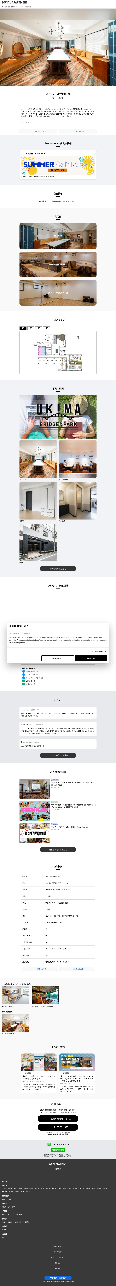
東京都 (13, 7)
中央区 (10, 1188)
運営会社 (57, 1263)
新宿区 (11, 1192)
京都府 (4, 1226)
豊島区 (99, 1188)
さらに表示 (25, 122)
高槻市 (27, 1222)
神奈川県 (5, 1196)
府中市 (48, 1188)
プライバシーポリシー (57, 1257)
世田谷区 (5, 1192)
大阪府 (4, 1218)
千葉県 (4, 1211)
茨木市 (21, 1222)
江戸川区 (81, 1188)
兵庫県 (4, 1234)
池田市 (10, 1222)
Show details (97, 651)
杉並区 (17, 1192)
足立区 (37, 1188)
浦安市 (10, 1214)
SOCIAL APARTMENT (58, 1164)
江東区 (20, 1188)
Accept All (91, 658)
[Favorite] (113, 82)
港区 (64, 1188)
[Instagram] (49, 1174)
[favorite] (107, 2)
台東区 (31, 1188)
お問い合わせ (57, 1246)
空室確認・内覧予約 (58, 1278)
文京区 (43, 1188)
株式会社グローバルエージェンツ (57, 962)
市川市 (16, 1214)
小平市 (105, 1188)
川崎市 (10, 1199)
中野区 (70, 1188)
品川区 (23, 1192)
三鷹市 (88, 1188)
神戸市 (4, 1237)
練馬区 (75, 1188)
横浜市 (4, 1199)
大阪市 (16, 1222)
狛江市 (54, 1188)
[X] (55, 1174)
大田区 (4, 1188)
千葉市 (4, 1214)
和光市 (4, 1207)
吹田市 (4, 1222)
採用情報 (57, 1268)
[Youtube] (60, 1174)
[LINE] (66, 1174)
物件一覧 (7, 7)
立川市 (28, 1192)
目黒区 (60, 1188)
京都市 (4, 1229)
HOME (58, 1169)
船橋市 (21, 1214)
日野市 (26, 1188)
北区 (17, 7)
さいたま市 (11, 1207)
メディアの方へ (57, 1252)
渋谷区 (94, 1188)
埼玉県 (4, 1203)
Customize (56, 658)
